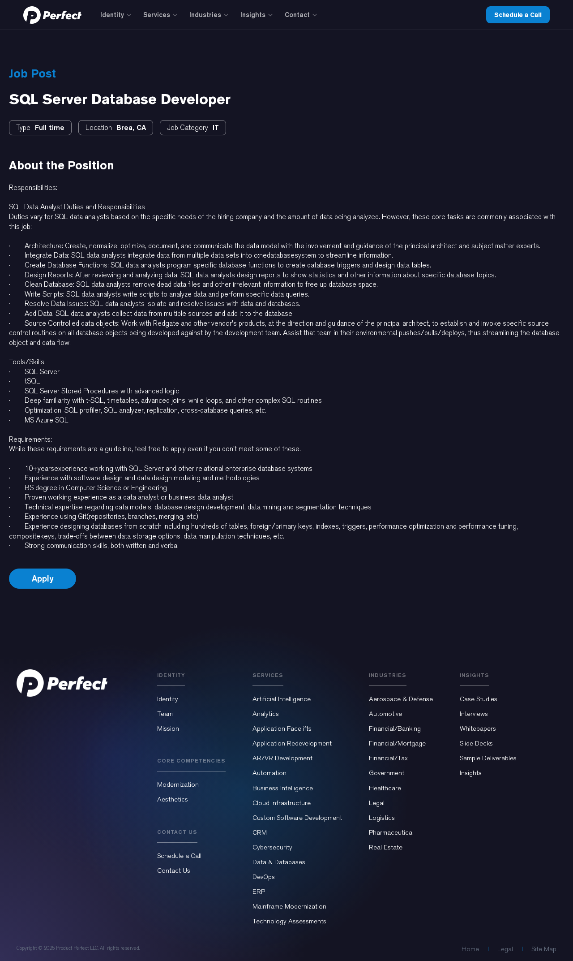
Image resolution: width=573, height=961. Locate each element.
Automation (269, 773)
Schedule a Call (518, 14)
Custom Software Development (297, 818)
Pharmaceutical (391, 832)
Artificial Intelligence (281, 699)
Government (386, 773)
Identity (112, 14)
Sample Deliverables (488, 758)
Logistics (382, 818)
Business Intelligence (282, 788)
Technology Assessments (289, 921)
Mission (168, 728)
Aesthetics (172, 799)
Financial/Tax (388, 758)
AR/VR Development (282, 758)
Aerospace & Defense (401, 699)
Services (156, 14)
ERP (258, 892)
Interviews (474, 714)
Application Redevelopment (292, 743)
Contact (297, 14)
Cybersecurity (272, 847)
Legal (377, 803)
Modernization (178, 784)
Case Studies (478, 699)
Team (165, 714)
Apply (42, 578)
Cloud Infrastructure (281, 803)
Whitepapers (478, 728)
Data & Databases (278, 862)
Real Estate (385, 847)
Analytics (265, 714)
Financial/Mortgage (397, 743)
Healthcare (385, 788)
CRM (259, 832)
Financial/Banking (395, 728)
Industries (205, 14)
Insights (252, 14)
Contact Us (173, 870)
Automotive (385, 714)
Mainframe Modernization (289, 906)
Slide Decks (476, 743)
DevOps (263, 877)
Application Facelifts (282, 728)
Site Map (543, 949)
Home (470, 949)
